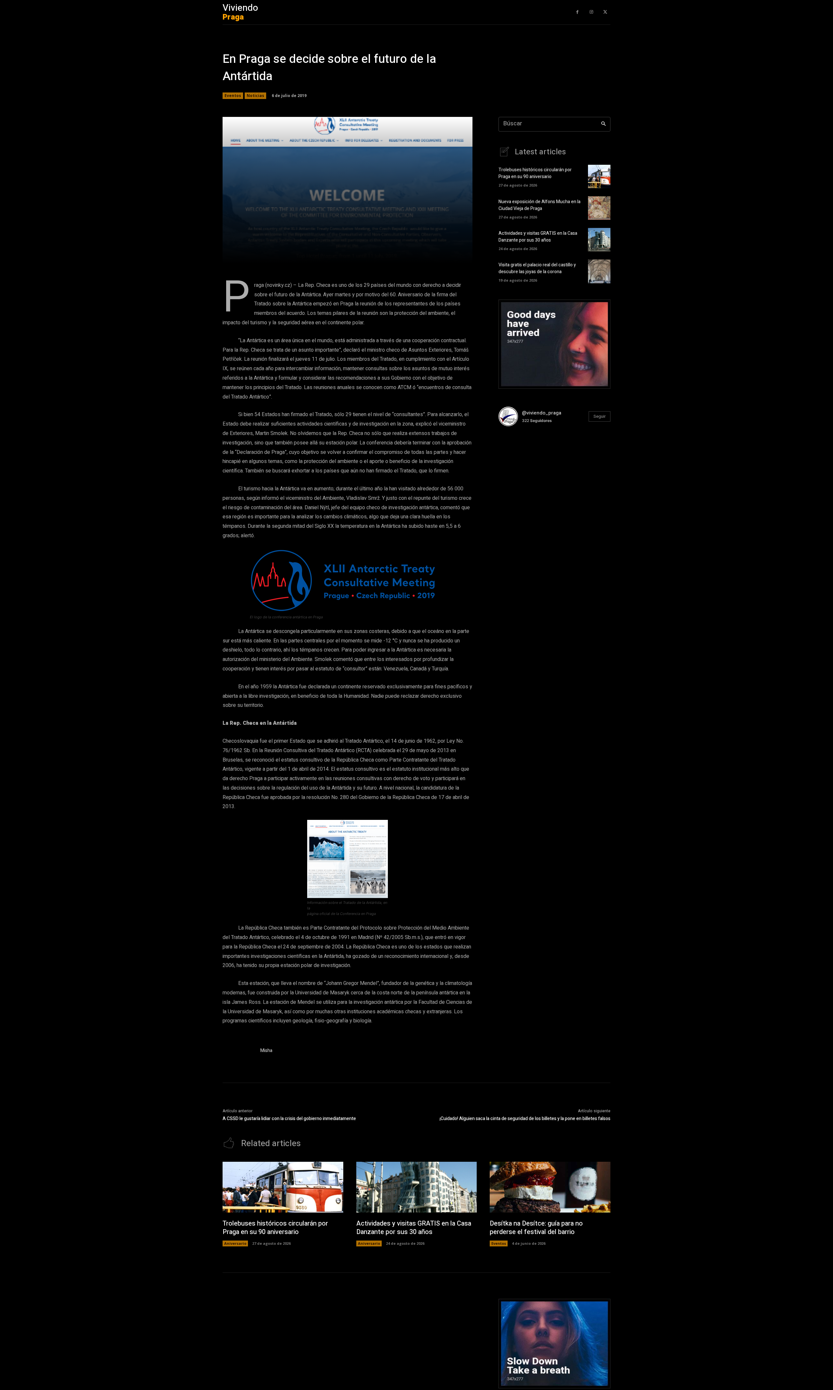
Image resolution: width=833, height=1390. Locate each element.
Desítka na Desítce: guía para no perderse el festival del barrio (536, 1228)
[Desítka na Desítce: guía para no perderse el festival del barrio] (550, 1187)
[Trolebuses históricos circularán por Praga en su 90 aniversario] (599, 176)
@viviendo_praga (541, 412)
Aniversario (235, 1243)
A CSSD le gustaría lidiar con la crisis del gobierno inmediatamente (289, 1118)
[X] (605, 12)
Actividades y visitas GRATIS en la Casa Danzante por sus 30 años (537, 237)
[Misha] (238, 1052)
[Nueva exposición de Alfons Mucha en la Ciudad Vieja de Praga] (599, 208)
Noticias (255, 95)
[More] (429, 254)
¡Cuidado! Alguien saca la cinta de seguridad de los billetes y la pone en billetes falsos (525, 1118)
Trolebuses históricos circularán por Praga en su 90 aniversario (535, 173)
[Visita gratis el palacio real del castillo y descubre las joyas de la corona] (599, 271)
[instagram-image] (517, 450)
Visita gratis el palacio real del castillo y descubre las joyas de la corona (537, 268)
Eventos (233, 95)
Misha (266, 1050)
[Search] (603, 124)
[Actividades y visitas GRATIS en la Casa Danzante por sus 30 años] (599, 239)
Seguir (600, 416)
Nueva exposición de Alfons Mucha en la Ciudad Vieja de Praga (539, 205)
